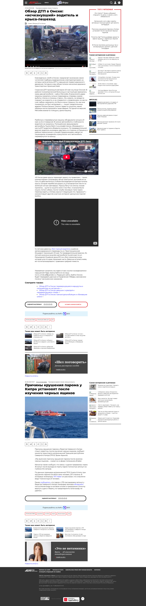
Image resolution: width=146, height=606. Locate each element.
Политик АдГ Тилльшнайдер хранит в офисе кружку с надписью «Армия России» (105, 38)
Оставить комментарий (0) (73, 304)
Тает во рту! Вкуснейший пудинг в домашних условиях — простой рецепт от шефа (108, 413)
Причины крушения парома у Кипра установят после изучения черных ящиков (105, 30)
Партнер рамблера (56, 598)
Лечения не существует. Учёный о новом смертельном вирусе (108, 386)
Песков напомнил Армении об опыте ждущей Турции (108, 122)
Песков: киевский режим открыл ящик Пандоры (107, 116)
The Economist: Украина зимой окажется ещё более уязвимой (106, 109)
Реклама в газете (58, 570)
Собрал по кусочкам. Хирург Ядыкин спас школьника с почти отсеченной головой (109, 65)
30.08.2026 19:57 (30, 382)
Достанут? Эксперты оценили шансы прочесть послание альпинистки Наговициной (109, 72)
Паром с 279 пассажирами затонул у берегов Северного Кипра (42, 535)
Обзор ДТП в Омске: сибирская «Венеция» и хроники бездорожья (44, 347)
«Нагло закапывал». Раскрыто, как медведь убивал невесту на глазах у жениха (109, 406)
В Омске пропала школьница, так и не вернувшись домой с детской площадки (105, 46)
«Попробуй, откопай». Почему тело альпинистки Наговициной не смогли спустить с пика (109, 78)
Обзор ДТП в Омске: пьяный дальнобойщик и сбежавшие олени (74, 342)
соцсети (27, 439)
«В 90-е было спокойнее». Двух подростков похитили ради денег (108, 84)
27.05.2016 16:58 (29, 8)
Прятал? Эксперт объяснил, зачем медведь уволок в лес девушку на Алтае (108, 59)
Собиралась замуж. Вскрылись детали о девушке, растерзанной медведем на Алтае (108, 393)
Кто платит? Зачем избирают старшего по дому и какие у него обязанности (105, 14)
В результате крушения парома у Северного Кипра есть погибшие (43, 528)
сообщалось (45, 482)
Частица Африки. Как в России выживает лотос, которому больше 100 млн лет (109, 92)
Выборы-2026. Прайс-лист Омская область (79, 570)
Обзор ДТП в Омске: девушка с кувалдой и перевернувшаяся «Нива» (55, 291)
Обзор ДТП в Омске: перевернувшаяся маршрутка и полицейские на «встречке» (60, 287)
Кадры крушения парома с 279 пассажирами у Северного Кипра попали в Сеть (75, 529)
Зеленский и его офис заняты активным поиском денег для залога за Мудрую (105, 22)
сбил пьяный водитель (60, 249)
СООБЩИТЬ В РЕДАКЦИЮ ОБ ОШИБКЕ (50, 572)
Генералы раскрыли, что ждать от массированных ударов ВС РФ (107, 103)
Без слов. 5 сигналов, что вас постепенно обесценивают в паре (75, 535)
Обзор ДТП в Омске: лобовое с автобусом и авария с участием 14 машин (43, 342)
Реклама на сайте (44, 570)
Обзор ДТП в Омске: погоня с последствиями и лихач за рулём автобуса (75, 335)
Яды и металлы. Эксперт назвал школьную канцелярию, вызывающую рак (107, 400)
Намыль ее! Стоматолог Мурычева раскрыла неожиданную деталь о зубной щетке (108, 419)
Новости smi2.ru (31, 376)
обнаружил (78, 484)
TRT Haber (57, 477)
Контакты (97, 570)
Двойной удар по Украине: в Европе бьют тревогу (108, 129)
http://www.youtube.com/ (63, 68)
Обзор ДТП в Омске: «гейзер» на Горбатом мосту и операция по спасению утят (43, 335)
